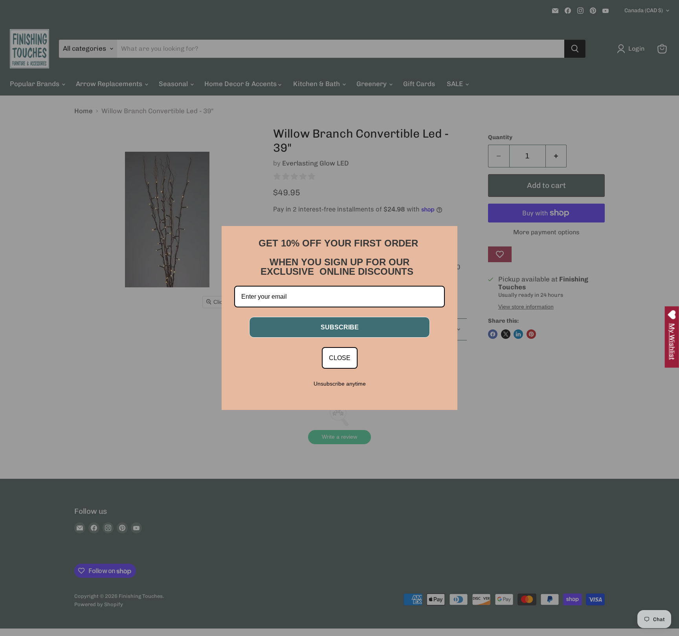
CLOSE (340, 358)
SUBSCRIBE (340, 327)
